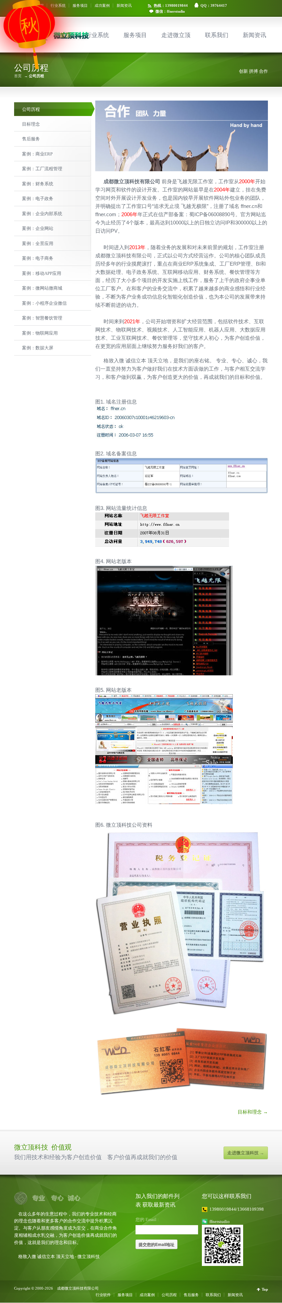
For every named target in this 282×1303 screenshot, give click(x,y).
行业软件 (103, 1295)
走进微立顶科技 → (245, 1152)
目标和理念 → (253, 1112)
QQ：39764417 (213, 5)
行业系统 (58, 5)
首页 (65, 35)
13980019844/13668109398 (236, 1209)
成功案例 (102, 5)
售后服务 (191, 1295)
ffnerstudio (219, 1221)
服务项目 (80, 5)
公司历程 (169, 1295)
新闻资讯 (124, 5)
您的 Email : (147, 1219)
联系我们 (216, 35)
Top (265, 1289)
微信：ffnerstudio (170, 11)
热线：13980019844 (171, 5)
